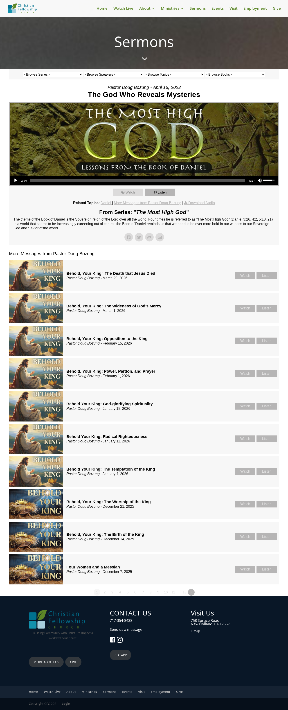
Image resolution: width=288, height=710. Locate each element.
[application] (144, 180)
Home (102, 9)
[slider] (137, 180)
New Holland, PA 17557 (210, 624)
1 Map (195, 631)
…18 (182, 592)
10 (166, 592)
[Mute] (259, 180)
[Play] (16, 180)
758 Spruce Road (205, 620)
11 (173, 592)
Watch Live (123, 9)
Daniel (106, 203)
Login (66, 703)
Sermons (198, 9)
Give (277, 9)
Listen (162, 192)
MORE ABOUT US (46, 662)
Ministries (170, 9)
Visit (234, 9)
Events (218, 9)
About (145, 9)
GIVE (73, 662)
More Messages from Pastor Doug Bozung (147, 203)
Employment (255, 9)
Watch (130, 192)
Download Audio (201, 203)
